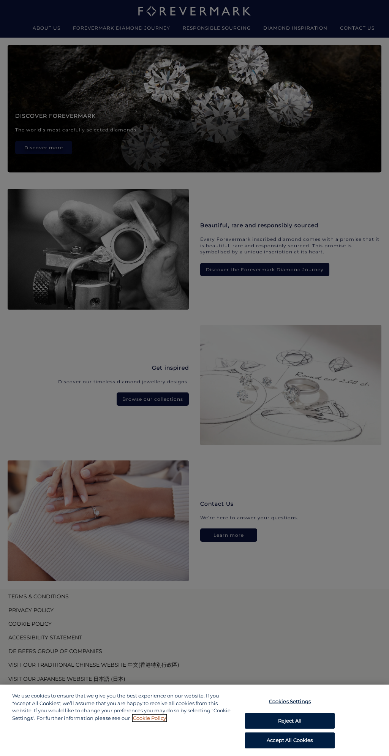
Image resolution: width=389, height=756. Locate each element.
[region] (194, 720)
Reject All (290, 721)
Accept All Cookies (290, 740)
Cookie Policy (149, 718)
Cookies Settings (290, 701)
